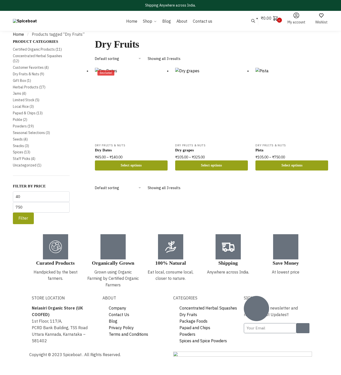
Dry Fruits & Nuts (110, 145)
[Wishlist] (160, 75)
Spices (18, 152)
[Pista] (291, 104)
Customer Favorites (28, 67)
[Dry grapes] (211, 104)
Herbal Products (25, 87)
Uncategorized (24, 165)
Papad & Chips (24, 113)
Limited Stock (23, 100)
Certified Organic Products (34, 49)
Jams (17, 93)
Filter (23, 218)
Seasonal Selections (29, 132)
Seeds (18, 139)
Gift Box (19, 80)
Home (18, 34)
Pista (259, 150)
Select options (131, 165)
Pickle (17, 119)
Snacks (18, 146)
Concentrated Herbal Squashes (37, 56)
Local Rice (21, 106)
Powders (20, 126)
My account (296, 22)
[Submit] (302, 328)
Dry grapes (184, 150)
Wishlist (321, 22)
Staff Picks (21, 158)
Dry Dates (103, 150)
